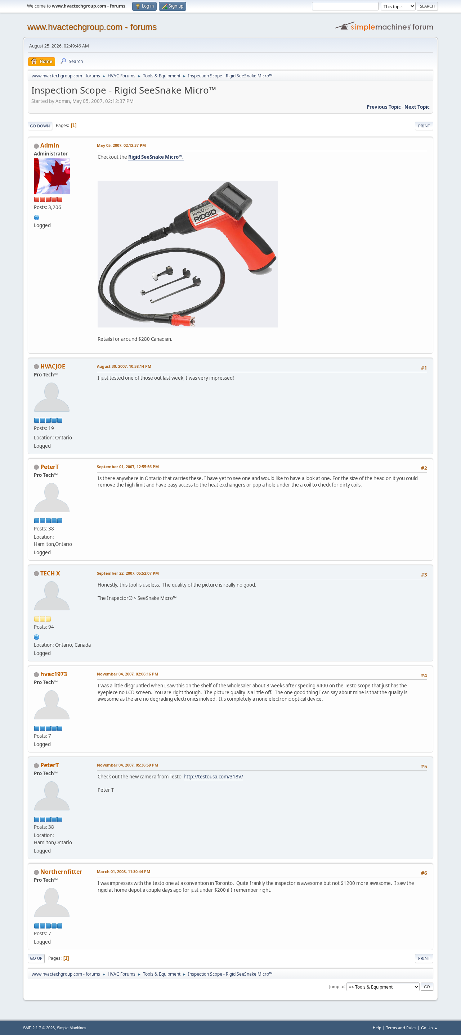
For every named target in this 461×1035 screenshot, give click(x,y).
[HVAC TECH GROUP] (37, 216)
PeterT (49, 467)
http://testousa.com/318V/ (213, 776)
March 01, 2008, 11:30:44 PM (123, 871)
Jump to (336, 986)
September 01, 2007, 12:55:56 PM (128, 466)
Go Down (40, 125)
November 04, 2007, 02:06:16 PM (127, 674)
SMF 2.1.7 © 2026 (39, 1028)
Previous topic (384, 107)
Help (377, 1027)
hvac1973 (53, 674)
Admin (49, 145)
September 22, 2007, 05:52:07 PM (128, 573)
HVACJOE (52, 366)
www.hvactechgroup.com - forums (92, 27)
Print (424, 125)
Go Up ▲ (429, 1027)
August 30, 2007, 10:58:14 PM (124, 366)
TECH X (50, 573)
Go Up (36, 958)
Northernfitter (61, 872)
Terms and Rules (401, 1027)
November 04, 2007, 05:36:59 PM (127, 765)
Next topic (417, 107)
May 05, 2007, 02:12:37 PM (121, 145)
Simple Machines (71, 1028)
